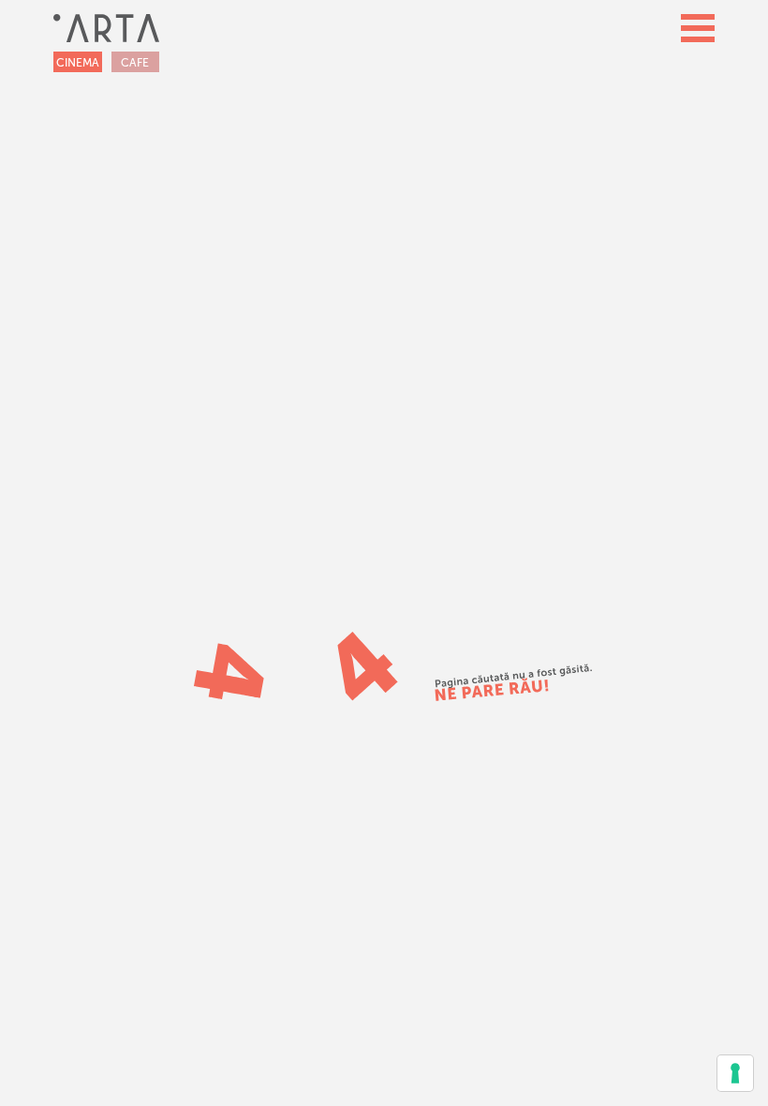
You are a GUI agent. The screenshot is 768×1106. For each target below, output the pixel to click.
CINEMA (77, 62)
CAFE (135, 62)
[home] (106, 28)
